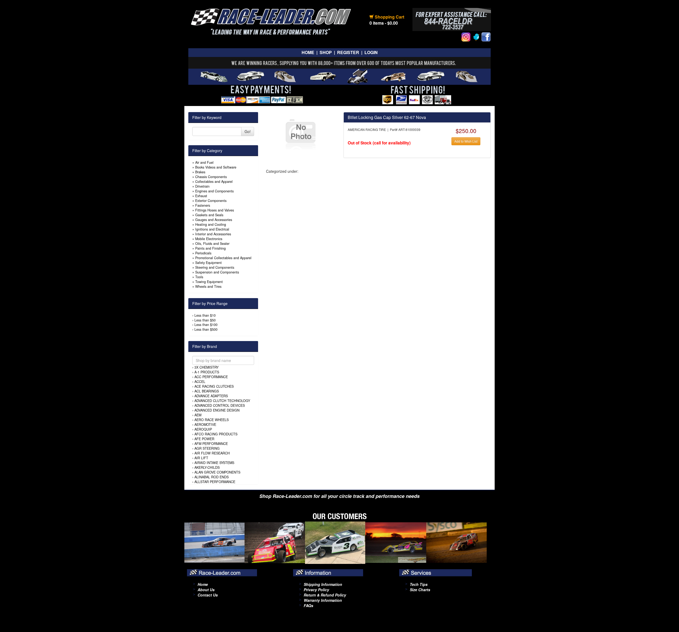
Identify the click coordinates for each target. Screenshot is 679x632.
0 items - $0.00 (383, 23)
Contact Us (208, 595)
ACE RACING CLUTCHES (214, 386)
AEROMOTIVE (205, 424)
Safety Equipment (208, 262)
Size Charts (420, 589)
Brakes (200, 172)
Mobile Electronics (208, 238)
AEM (197, 415)
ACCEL (199, 381)
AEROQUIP (203, 429)
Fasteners (202, 205)
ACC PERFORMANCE (211, 376)
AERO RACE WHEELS (211, 419)
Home (308, 52)
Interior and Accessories (213, 234)
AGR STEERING (207, 448)
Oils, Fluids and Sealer (212, 243)
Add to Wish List (465, 141)
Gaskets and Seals (209, 215)
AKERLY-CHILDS (207, 467)
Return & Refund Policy (325, 595)
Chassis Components (211, 176)
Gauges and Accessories (213, 219)
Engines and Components (214, 191)
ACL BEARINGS (206, 391)
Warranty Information (323, 600)
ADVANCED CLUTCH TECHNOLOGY (222, 400)
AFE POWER (204, 438)
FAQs (308, 605)
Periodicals (203, 253)
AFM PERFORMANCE (211, 443)
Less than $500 (205, 329)
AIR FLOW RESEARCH (212, 453)
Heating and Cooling (210, 224)
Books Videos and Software (215, 167)
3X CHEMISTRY (206, 367)
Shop (326, 52)
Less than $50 (205, 320)
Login (371, 52)
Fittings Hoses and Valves (214, 210)
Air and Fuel (204, 162)
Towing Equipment (209, 281)
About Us (206, 589)
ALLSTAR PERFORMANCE (214, 481)
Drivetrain (202, 186)
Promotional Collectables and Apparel (223, 257)
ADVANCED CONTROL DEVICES (219, 405)
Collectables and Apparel (214, 181)
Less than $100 (205, 324)
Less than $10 (205, 315)
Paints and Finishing (210, 248)
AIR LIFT (201, 458)
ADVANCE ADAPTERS (211, 396)
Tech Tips (419, 584)
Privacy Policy (316, 589)
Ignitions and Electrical (212, 229)
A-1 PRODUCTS (206, 372)
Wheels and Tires (208, 286)
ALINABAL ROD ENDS (211, 477)
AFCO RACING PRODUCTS (215, 434)
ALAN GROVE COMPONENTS (217, 472)
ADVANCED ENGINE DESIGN (217, 410)
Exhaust (201, 195)
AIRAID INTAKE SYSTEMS (214, 462)
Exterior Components (211, 200)
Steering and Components (214, 267)
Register (348, 52)
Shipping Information (323, 584)
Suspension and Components (217, 272)
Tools (199, 277)
